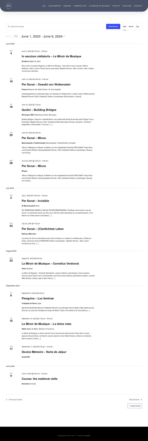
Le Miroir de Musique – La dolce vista (46, 324)
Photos (116, 6)
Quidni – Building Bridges (39, 110)
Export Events (135, 406)
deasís (87, 436)
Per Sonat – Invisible (35, 201)
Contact (138, 6)
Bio (44, 6)
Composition (80, 6)
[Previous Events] (6, 36)
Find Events (113, 26)
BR (8, 5)
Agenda (67, 6)
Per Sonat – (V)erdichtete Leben (43, 229)
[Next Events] (9, 36)
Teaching (126, 6)
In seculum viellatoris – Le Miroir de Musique (51, 56)
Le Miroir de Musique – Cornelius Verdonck (50, 263)
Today (16, 36)
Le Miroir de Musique (99, 6)
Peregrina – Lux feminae (38, 298)
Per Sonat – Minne (34, 138)
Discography (54, 6)
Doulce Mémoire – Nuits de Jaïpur (44, 352)
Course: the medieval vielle (39, 379)
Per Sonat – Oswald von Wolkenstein (46, 84)
